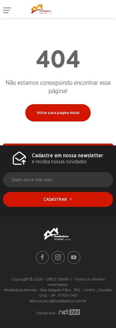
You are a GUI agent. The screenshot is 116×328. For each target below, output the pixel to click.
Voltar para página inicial (58, 112)
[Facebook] (42, 257)
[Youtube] (74, 257)
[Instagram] (58, 257)
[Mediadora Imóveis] (58, 235)
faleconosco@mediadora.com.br (58, 300)
